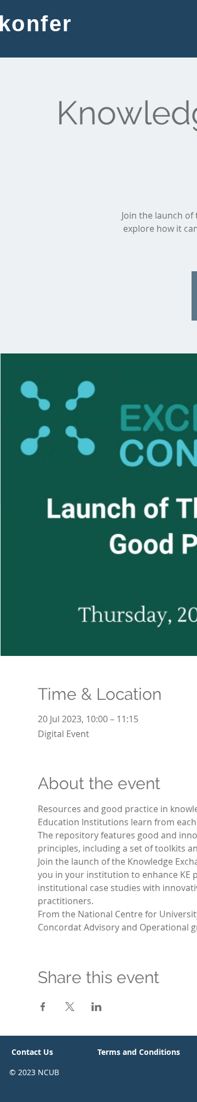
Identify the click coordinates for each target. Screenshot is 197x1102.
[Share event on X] (70, 1006)
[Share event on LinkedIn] (96, 1006)
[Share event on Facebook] (43, 1006)
